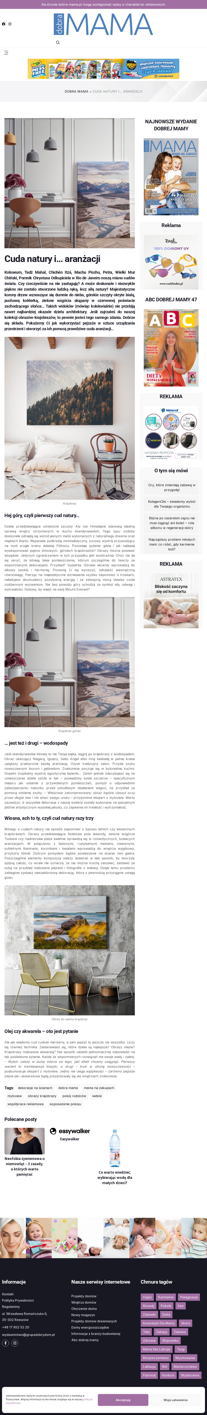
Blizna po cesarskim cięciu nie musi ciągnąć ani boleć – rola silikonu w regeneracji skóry (172, 523)
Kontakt (8, 1294)
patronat (149, 1375)
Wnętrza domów (83, 1302)
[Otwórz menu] (6, 52)
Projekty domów (83, 1296)
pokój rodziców (74, 1096)
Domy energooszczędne (90, 1327)
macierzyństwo (185, 1367)
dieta (166, 1314)
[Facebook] (3, 24)
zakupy (161, 1332)
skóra (185, 1323)
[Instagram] (10, 24)
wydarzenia (190, 1375)
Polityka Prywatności (18, 1300)
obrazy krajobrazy (42, 1096)
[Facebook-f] (5, 1343)
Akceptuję (123, 1400)
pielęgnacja (189, 1297)
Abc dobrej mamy (85, 1340)
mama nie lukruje (156, 1349)
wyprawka (170, 1341)
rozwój (148, 1306)
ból (164, 1367)
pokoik (166, 1306)
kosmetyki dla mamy (159, 1323)
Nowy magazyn (83, 1315)
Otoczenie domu (84, 1309)
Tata (146, 1332)
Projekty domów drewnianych (94, 1321)
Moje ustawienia (176, 1400)
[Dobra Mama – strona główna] (103, 24)
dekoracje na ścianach (35, 1088)
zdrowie (149, 1341)
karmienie (166, 1297)
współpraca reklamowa (25, 1104)
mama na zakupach (99, 1088)
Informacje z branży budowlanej (95, 1334)
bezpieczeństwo (156, 1358)
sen (181, 1306)
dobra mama (68, 1088)
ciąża (147, 1297)
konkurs (168, 1375)
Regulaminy (11, 1307)
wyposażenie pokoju (65, 1104)
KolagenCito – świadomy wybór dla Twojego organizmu (172, 504)
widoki (97, 1096)
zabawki (149, 1314)
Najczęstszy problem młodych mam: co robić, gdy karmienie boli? (172, 544)
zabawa (180, 1332)
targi (181, 1349)
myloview (14, 1096)
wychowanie (185, 1358)
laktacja (149, 1367)
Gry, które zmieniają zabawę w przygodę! (171, 487)
